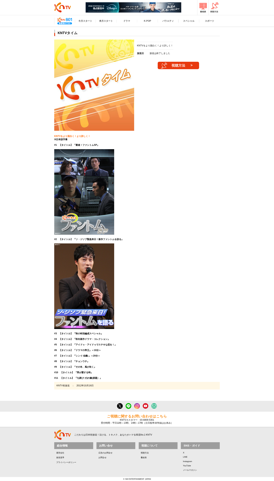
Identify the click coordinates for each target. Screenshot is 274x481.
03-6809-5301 (147, 420)
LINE (185, 457)
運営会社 (60, 453)
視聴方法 (178, 65)
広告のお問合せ (105, 453)
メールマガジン (190, 470)
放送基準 (60, 457)
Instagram (187, 461)
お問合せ (102, 457)
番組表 (144, 457)
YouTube (187, 465)
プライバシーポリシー (66, 462)
